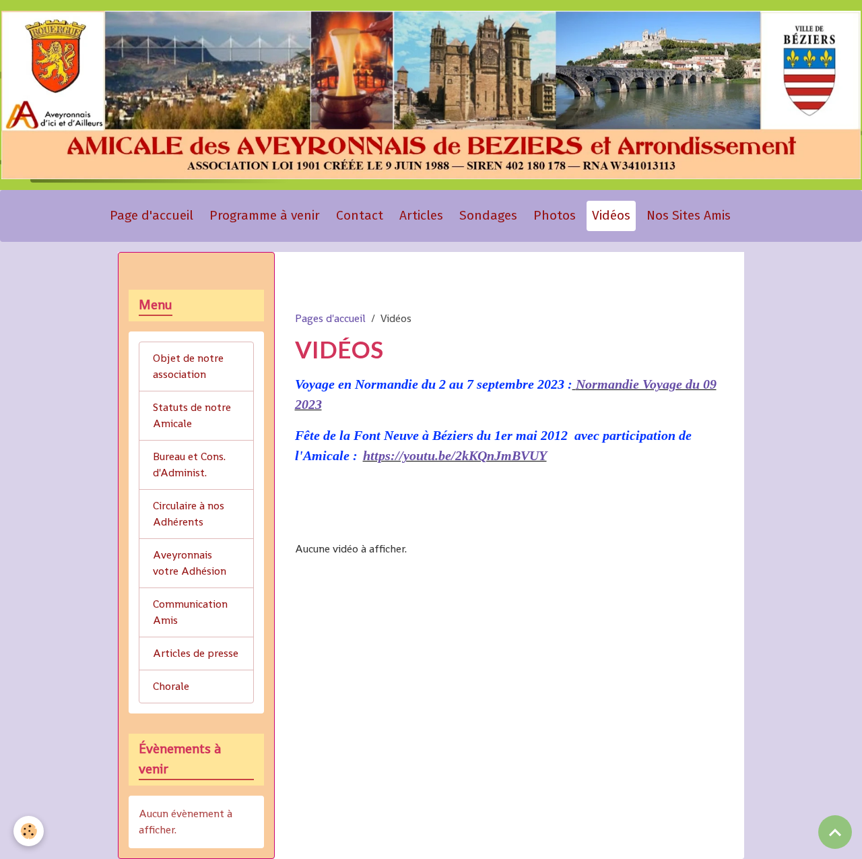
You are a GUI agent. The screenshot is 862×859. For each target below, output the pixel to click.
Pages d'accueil (330, 318)
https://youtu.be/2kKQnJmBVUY (455, 455)
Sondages (488, 215)
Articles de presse (195, 653)
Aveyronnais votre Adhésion (189, 563)
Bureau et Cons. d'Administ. (189, 464)
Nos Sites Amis (688, 215)
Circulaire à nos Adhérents (188, 514)
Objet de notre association (188, 366)
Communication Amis (190, 612)
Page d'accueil (151, 215)
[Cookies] (28, 831)
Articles (421, 215)
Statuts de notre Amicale (192, 415)
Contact (359, 215)
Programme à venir (264, 215)
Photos (554, 215)
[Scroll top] (835, 832)
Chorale (171, 686)
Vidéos (611, 215)
